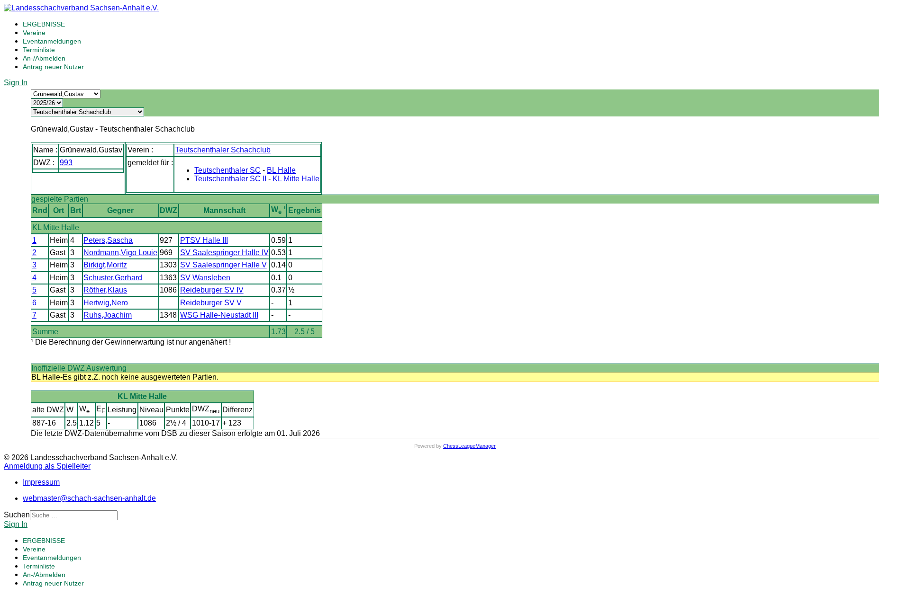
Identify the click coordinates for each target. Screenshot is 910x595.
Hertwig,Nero (105, 303)
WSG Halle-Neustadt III (219, 315)
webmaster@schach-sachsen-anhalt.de (89, 498)
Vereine (34, 32)
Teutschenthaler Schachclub (223, 150)
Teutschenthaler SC (227, 170)
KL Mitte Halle (296, 179)
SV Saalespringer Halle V (223, 265)
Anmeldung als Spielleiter (47, 466)
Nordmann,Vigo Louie (120, 253)
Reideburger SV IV (212, 290)
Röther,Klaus (105, 290)
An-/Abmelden (44, 58)
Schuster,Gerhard (112, 278)
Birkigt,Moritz (105, 265)
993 (66, 163)
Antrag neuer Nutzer (53, 67)
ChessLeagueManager (469, 446)
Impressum (41, 482)
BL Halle (281, 170)
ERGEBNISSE (44, 24)
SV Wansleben (205, 278)
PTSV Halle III (204, 240)
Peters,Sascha (108, 240)
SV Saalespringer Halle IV (224, 253)
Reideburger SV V (211, 303)
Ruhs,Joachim (107, 315)
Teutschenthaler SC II (230, 179)
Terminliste (39, 49)
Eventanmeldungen (52, 41)
